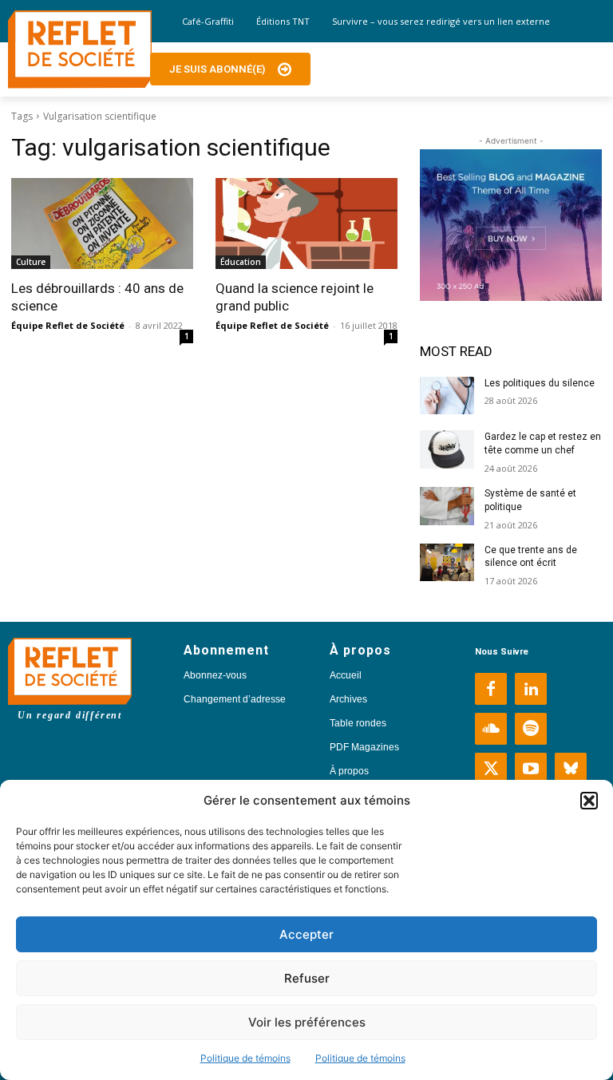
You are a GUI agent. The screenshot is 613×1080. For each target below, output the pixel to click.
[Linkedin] (531, 689)
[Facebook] (491, 689)
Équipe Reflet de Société (68, 325)
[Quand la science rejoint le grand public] (306, 223)
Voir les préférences (307, 1022)
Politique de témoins (245, 1058)
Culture (30, 261)
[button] (589, 801)
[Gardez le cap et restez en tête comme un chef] (447, 449)
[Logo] (80, 49)
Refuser (307, 978)
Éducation (240, 261)
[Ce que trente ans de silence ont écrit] (447, 563)
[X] (491, 769)
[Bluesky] (571, 769)
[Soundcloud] (491, 729)
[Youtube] (531, 769)
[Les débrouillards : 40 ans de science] (102, 223)
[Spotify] (531, 729)
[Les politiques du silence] (447, 396)
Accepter (306, 934)
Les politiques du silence (539, 383)
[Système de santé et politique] (447, 506)
